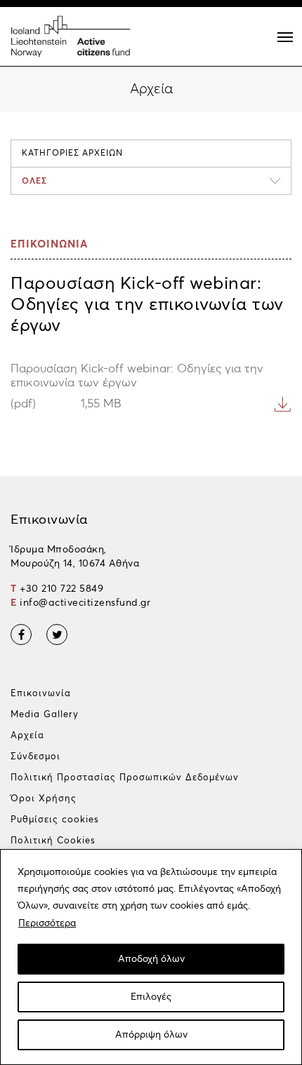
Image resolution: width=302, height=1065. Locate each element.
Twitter (56, 634)
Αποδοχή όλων (151, 959)
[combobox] (151, 181)
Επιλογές (151, 997)
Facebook (21, 634)
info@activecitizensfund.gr (85, 603)
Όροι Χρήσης (44, 798)
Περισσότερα (47, 923)
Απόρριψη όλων (151, 1035)
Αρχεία (27, 735)
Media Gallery (45, 714)
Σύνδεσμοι (35, 756)
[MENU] (285, 37)
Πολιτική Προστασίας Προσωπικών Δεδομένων (125, 777)
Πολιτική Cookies (53, 841)
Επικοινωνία (41, 693)
